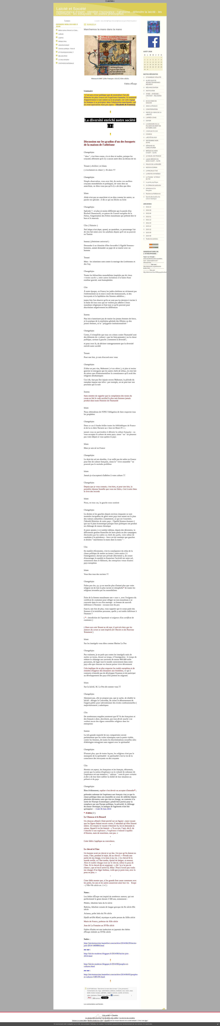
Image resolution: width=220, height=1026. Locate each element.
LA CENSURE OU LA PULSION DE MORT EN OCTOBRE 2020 (153, 126)
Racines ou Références (153, 193)
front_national (106, 995)
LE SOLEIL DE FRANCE (153, 156)
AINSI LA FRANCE (151, 106)
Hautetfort (115, 1015)
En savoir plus (147, 1024)
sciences (114, 993)
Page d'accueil (112, 21)
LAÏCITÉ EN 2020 (151, 137)
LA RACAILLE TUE (152, 171)
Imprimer (97, 998)
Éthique (100, 995)
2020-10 (148, 229)
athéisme (112, 990)
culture (127, 990)
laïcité (88, 993)
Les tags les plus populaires (127, 1018)
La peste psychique (152, 182)
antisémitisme (106, 990)
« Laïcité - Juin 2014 (100, 21)
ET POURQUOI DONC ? (66, 52)
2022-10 (148, 207)
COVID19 (149, 134)
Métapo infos (62, 41)
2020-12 (148, 226)
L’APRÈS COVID (151, 117)
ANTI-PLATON (150, 91)
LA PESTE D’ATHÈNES (153, 174)
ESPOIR (148, 121)
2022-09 (148, 210)
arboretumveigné (63, 45)
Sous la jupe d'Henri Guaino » (127, 21)
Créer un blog (106, 1015)
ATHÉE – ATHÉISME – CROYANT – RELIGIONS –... (153, 96)
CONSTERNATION (152, 109)
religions (109, 993)
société (120, 993)
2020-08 (148, 236)
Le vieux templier (63, 60)
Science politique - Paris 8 (66, 48)
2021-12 (148, 220)
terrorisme (126, 993)
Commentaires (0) (92, 990)
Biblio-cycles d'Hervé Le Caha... (68, 30)
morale (93, 993)
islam (131, 990)
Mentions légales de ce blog (95, 1020)
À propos (67, 21)
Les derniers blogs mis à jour (93, 1018)
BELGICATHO (62, 56)
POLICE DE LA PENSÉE (153, 164)
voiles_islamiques (92, 995)
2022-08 (148, 213)
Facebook (115, 995)
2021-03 (148, 223)
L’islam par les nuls (152, 131)
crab (123, 990)
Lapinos (60, 38)
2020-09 (148, 232)
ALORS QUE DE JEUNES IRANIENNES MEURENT (153, 82)
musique (97, 993)
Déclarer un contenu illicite (79, 1020)
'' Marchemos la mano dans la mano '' (107, 988)
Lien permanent (123, 988)
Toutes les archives (152, 239)
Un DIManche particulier (153, 185)
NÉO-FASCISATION (152, 87)
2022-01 (148, 216)
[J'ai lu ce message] (218, 1024)
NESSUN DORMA (151, 167)
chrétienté (118, 990)
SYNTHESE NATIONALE (66, 63)
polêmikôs (103, 993)
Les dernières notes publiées (110, 1018)
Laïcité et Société (71, 9)
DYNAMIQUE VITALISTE (153, 77)
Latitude (60, 34)
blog (146, 1020)
